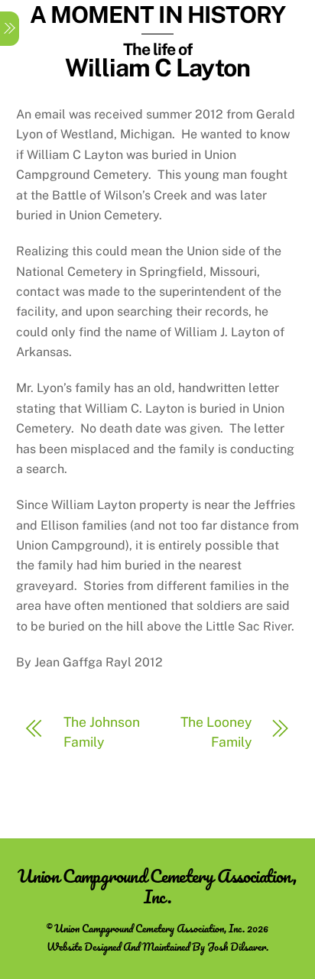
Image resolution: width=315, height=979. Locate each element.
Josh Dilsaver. (237, 946)
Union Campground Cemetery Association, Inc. (149, 928)
